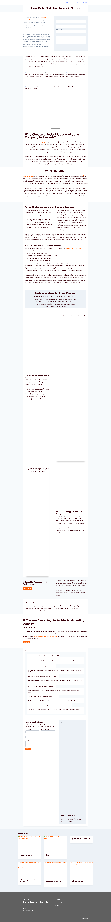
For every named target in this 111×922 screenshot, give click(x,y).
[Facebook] (83, 918)
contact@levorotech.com (33, 906)
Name (57, 18)
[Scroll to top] (108, 920)
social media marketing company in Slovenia (45, 636)
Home (67, 2)
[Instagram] (87, 918)
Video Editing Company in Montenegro (27, 880)
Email (57, 24)
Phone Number (45, 729)
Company (43, 735)
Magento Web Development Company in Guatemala (79, 880)
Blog (86, 2)
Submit (28, 748)
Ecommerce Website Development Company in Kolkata (53, 881)
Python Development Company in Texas (55, 854)
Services (76, 2)
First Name (28, 729)
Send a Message (61, 45)
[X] (85, 918)
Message (58, 34)
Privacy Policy (59, 902)
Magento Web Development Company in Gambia (28, 854)
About (71, 2)
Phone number (59, 29)
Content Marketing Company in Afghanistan (80, 839)
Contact (82, 2)
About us (58, 903)
